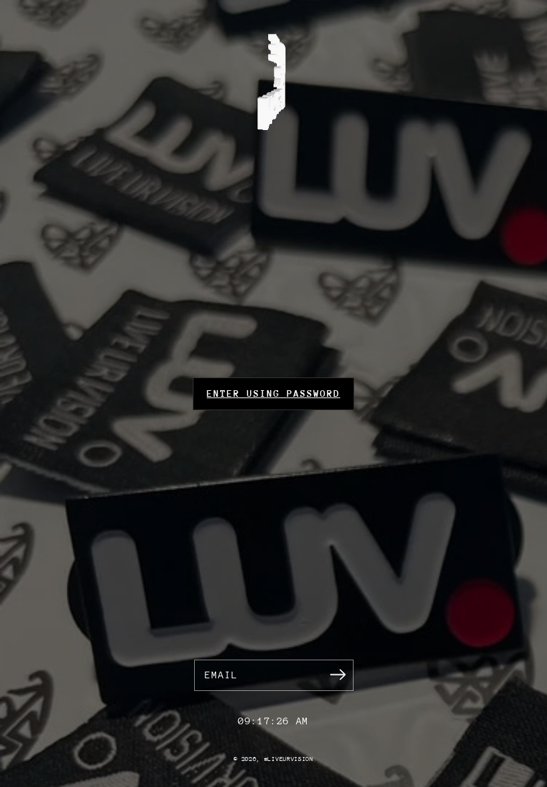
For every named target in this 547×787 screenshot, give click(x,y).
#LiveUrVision (289, 758)
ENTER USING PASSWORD (273, 393)
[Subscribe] (338, 675)
